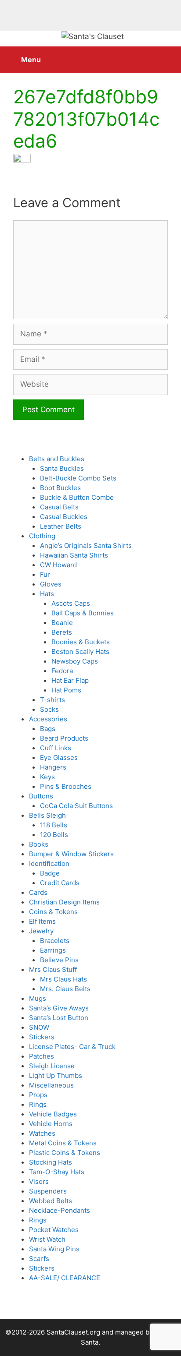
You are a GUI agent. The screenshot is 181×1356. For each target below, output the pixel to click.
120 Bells (54, 834)
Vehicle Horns (50, 1123)
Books (38, 844)
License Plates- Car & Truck (72, 1046)
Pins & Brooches (65, 786)
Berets (61, 632)
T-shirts (52, 700)
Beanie (62, 622)
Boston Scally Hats (80, 651)
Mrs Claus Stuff (53, 969)
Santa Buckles (62, 468)
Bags (47, 728)
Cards (38, 892)
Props (38, 1095)
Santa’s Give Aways (59, 1008)
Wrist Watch (47, 1239)
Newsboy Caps (74, 661)
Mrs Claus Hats (63, 979)
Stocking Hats (50, 1162)
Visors (39, 1181)
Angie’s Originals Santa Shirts (86, 545)
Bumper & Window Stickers (71, 854)
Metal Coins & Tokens (63, 1143)
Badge (50, 873)
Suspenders (48, 1191)
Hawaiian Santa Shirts (74, 555)
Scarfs (39, 1258)
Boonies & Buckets (80, 642)
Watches (42, 1133)
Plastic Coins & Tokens (64, 1152)
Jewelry (41, 931)
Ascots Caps (70, 603)
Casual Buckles (63, 516)
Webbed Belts (50, 1201)
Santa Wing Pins (54, 1249)
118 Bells (53, 825)
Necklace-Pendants (59, 1210)
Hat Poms (66, 690)
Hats (47, 594)
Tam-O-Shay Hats (56, 1172)
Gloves (51, 584)
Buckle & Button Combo (77, 497)
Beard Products (64, 738)
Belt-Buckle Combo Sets (78, 478)
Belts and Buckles (56, 459)
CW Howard (58, 565)
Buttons (41, 796)
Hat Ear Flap (70, 680)
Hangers (53, 767)
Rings (38, 1104)
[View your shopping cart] (142, 55)
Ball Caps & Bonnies (82, 613)
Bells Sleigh (47, 815)
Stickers (41, 1037)
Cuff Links (55, 748)
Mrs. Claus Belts (65, 989)
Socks (49, 709)
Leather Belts (60, 526)
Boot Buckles (60, 488)
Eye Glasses (59, 757)
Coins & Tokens (53, 912)
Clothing (42, 536)
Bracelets (54, 940)
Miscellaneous (51, 1085)
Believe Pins (59, 960)
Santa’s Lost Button (58, 1017)
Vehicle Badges (53, 1114)
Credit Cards (60, 883)
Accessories (48, 719)
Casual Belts (59, 507)
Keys (47, 777)
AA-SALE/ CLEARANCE (64, 1278)
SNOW (39, 1027)
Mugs (37, 998)
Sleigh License (52, 1066)
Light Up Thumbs (55, 1075)
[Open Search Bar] (167, 55)
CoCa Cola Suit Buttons (76, 806)
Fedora (62, 671)
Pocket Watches (54, 1229)
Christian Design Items (64, 902)
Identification (49, 863)
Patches (41, 1056)
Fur (45, 574)
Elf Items (42, 921)
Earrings (53, 950)
